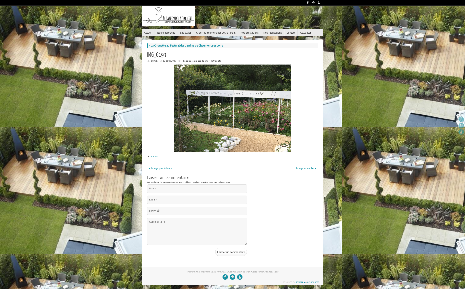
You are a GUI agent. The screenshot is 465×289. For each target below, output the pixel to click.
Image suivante (305, 168)
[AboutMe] (319, 2)
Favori (154, 156)
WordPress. (313, 282)
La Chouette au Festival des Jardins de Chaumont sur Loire (186, 45)
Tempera (300, 282)
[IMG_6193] (232, 108)
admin (154, 60)
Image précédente (161, 168)
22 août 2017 (169, 60)
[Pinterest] (313, 2)
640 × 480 (210, 60)
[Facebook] (308, 2)
